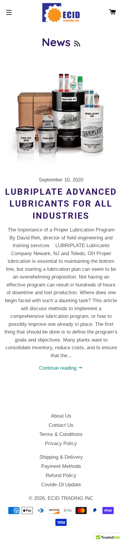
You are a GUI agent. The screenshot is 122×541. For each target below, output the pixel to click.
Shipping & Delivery (61, 457)
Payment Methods (61, 466)
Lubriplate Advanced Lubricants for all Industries (61, 204)
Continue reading (58, 368)
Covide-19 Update (61, 484)
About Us (61, 416)
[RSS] (77, 43)
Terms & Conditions (61, 434)
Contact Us (61, 425)
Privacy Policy (61, 443)
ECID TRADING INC (70, 498)
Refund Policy (61, 475)
